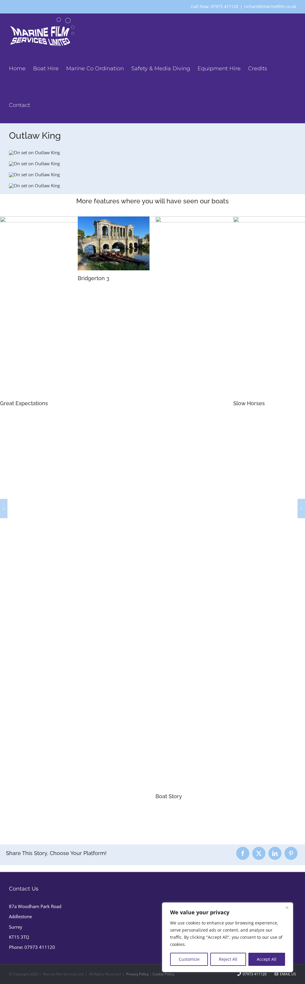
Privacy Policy (137, 974)
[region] (227, 937)
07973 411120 (39, 947)
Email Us (287, 974)
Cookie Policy (163, 974)
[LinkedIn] (275, 853)
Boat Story (91, 796)
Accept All (266, 959)
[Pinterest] (291, 853)
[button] (3, 508)
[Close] (286, 907)
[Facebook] (243, 853)
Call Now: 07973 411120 (214, 6)
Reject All (228, 959)
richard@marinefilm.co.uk (270, 6)
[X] (259, 853)
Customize (189, 959)
